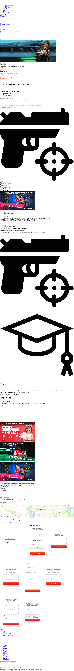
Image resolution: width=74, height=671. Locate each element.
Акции (4, 10)
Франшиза (4, 631)
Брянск (4, 654)
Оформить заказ (3, 14)
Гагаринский (5, 645)
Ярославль (5, 653)
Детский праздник (6, 639)
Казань (4, 655)
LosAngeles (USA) (6, 659)
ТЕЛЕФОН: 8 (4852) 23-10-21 (8, 12)
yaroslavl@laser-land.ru (11, 522)
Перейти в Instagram (4, 486)
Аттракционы (5, 8)
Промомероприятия (8, 7)
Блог (3, 634)
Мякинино (5, 648)
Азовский (4, 646)
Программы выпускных (9, 5)
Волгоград (5, 652)
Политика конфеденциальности (8, 635)
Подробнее (2, 32)
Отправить (7, 542)
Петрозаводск (5, 656)
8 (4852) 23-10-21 (3, 522)
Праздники (5, 3)
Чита (3, 657)
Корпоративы (5, 640)
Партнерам (5, 632)
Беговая (4, 649)
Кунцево (4, 647)
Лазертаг (4, 2)
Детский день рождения (9, 4)
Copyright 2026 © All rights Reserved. (7, 665)
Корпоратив (7, 6)
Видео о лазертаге (5, 190)
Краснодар (5, 658)
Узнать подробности (4, 188)
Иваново (4, 651)
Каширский (5, 650)
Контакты (4, 11)
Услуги (4, 9)
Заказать (2, 385)
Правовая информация (7, 633)
